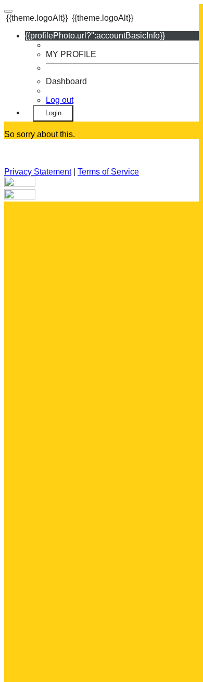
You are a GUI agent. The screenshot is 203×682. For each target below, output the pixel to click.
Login (53, 113)
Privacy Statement (37, 171)
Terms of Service (108, 171)
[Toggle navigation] (8, 11)
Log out (59, 100)
